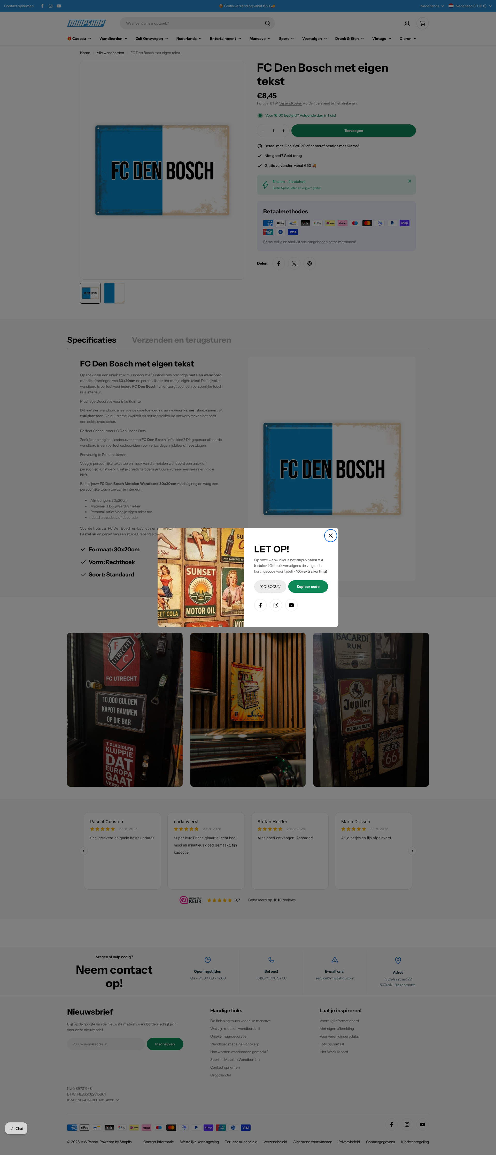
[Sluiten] (331, 535)
